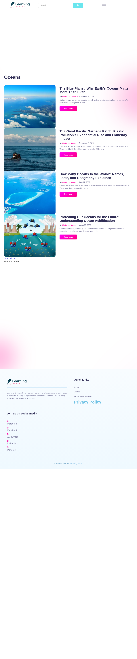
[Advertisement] (68, 37)
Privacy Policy (87, 402)
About (76, 387)
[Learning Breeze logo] (20, 4)
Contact (77, 392)
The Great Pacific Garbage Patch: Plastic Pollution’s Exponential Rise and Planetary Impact (93, 134)
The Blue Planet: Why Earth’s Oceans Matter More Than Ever (95, 90)
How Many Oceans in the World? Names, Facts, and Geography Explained (92, 176)
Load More (9, 258)
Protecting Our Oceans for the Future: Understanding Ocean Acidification (89, 219)
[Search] (78, 5)
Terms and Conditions (83, 396)
